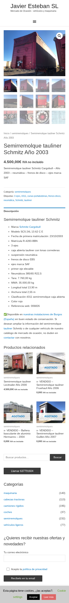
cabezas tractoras (14, 499)
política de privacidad (35, 569)
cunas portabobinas (37, 196)
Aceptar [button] (33, 597)
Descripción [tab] (11, 211)
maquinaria (10, 493)
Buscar (58, 457)
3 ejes (17, 196)
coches (8, 512)
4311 (23, 196)
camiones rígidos (14, 506)
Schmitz (19, 200)
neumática (9, 200)
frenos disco (54, 196)
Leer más (49, 597)
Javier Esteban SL (34, 6)
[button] (59, 36)
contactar (9, 337)
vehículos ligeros (13, 525)
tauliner (28, 200)
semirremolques (20, 133)
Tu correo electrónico (16, 552)
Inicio (6, 133)
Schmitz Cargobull (29, 227)
